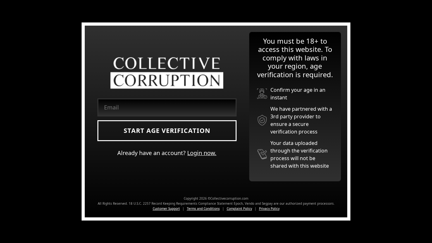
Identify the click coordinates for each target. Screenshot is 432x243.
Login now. (201, 153)
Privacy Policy (269, 208)
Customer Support (166, 208)
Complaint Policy (239, 208)
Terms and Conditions (203, 208)
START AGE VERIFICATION (167, 130)
